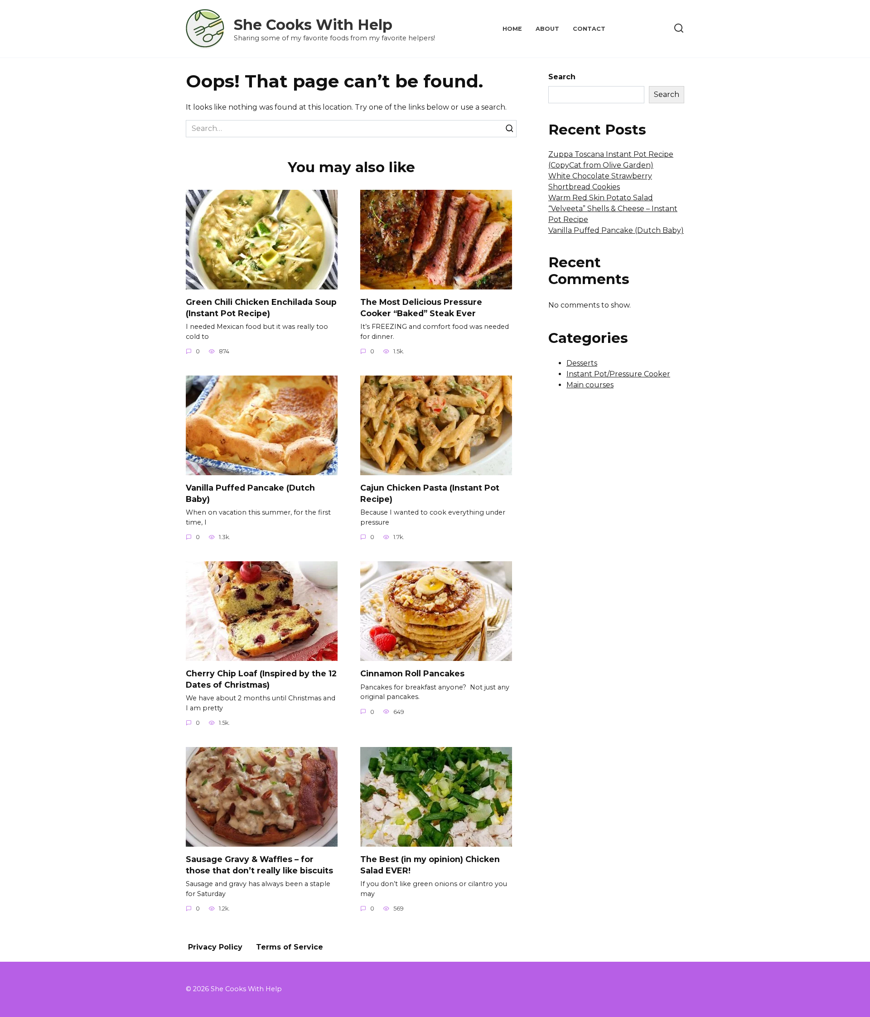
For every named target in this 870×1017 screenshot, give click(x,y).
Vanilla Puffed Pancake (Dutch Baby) (250, 493)
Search (561, 76)
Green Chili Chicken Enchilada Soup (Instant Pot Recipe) (261, 307)
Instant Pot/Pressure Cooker (618, 374)
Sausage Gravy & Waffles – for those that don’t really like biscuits (259, 864)
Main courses (590, 385)
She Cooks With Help (313, 25)
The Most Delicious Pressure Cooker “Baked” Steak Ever (421, 307)
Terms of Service (289, 947)
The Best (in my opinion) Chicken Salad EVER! (430, 864)
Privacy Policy (215, 947)
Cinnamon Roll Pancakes (412, 673)
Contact (589, 28)
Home (512, 28)
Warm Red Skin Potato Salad (600, 197)
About (547, 28)
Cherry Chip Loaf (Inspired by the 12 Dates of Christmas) (261, 679)
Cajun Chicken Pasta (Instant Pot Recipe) (429, 493)
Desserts (581, 363)
